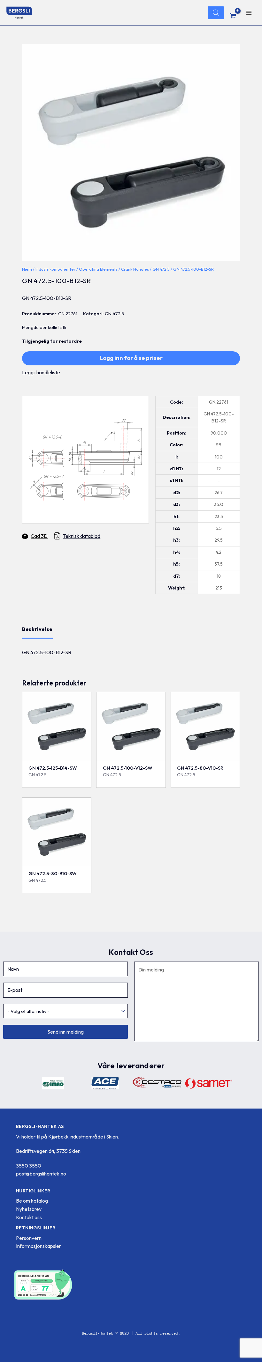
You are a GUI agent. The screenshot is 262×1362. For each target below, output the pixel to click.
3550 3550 (28, 1165)
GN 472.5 (161, 269)
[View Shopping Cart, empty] (233, 15)
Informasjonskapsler (38, 1246)
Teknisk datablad (81, 536)
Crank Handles (135, 269)
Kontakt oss (29, 1217)
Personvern (29, 1238)
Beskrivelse (37, 629)
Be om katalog (32, 1200)
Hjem (27, 269)
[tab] (37, 629)
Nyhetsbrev (29, 1209)
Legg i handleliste (41, 372)
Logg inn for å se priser (131, 358)
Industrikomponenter (55, 269)
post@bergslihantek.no (41, 1173)
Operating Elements (98, 269)
